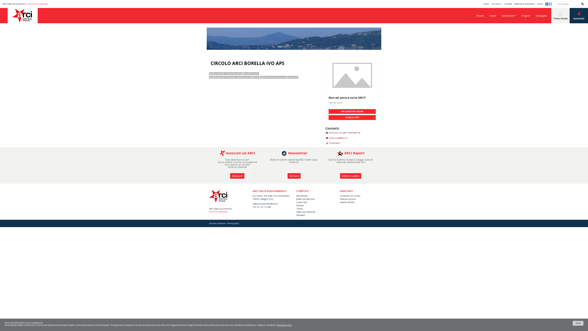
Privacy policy (233, 223)
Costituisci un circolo (350, 195)
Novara (300, 205)
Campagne (541, 15)
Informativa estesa (284, 325)
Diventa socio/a (348, 199)
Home (486, 3)
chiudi (578, 323)
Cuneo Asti (301, 202)
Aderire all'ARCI (347, 202)
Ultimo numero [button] (350, 176)
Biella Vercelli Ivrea (305, 199)
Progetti (525, 15)
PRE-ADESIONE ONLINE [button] (352, 111)
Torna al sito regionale (37, 3)
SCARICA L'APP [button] (352, 117)
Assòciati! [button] (578, 18)
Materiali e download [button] (524, 3)
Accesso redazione (217, 223)
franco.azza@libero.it (338, 138)
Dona (540, 3)
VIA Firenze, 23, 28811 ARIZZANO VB (344, 132)
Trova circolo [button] (560, 18)
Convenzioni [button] (507, 15)
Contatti (508, 3)
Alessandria (302, 195)
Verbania (300, 215)
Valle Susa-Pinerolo (305, 211)
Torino (299, 208)
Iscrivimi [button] (294, 176)
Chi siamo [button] (496, 3)
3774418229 (334, 143)
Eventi (492, 15)
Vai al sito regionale (218, 211)
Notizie (480, 15)
